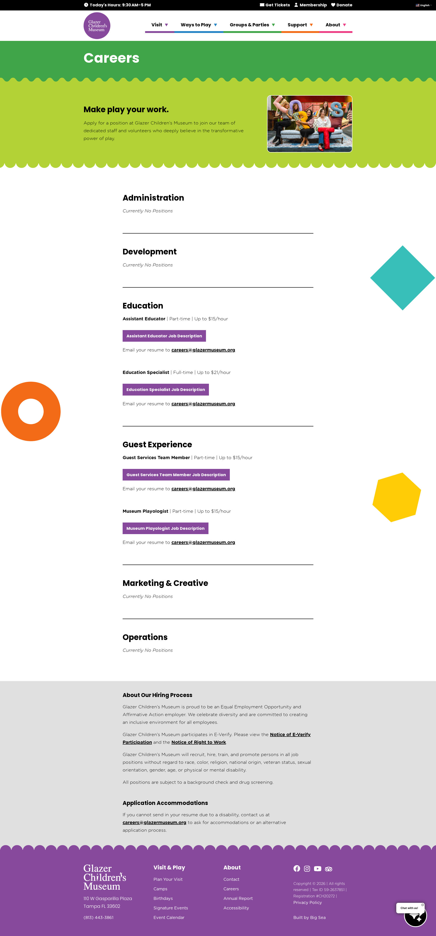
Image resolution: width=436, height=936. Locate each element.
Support (298, 25)
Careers (231, 889)
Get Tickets (277, 5)
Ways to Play (196, 25)
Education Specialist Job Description (165, 389)
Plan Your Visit (168, 880)
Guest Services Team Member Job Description (176, 475)
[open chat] (415, 915)
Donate (344, 5)
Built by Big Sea (309, 918)
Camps (160, 889)
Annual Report (238, 899)
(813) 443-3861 (98, 918)
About (333, 25)
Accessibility (236, 908)
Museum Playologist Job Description (165, 528)
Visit (157, 25)
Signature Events (171, 908)
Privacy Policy (307, 903)
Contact (231, 880)
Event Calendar (169, 918)
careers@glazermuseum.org (203, 350)
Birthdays (163, 899)
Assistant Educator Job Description (164, 336)
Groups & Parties (250, 25)
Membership (313, 5)
